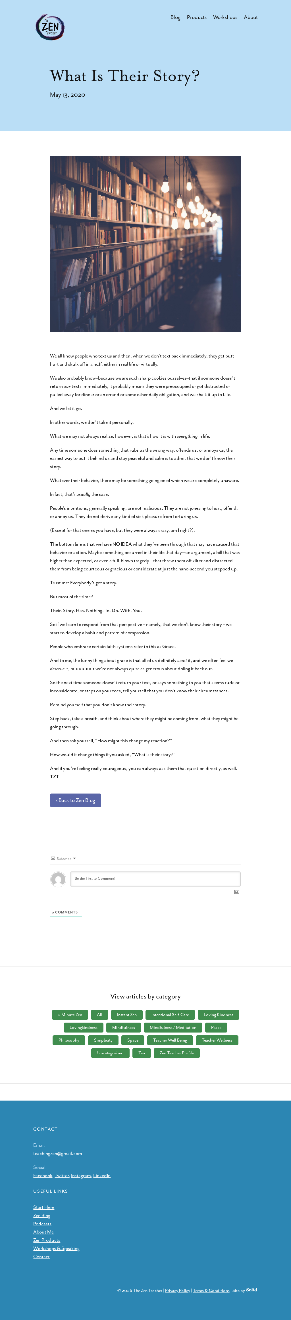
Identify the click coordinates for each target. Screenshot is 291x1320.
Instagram (81, 1175)
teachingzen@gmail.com (57, 1153)
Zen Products (46, 1240)
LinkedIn (102, 1175)
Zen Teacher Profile (177, 1053)
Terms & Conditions (211, 1290)
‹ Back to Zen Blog (75, 800)
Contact (41, 1256)
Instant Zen (127, 1015)
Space (132, 1040)
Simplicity (103, 1040)
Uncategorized (110, 1053)
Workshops (225, 17)
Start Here (43, 1207)
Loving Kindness (218, 1015)
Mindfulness (123, 1027)
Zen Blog (41, 1215)
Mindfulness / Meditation (173, 1027)
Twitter (62, 1175)
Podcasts (42, 1223)
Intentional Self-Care (170, 1015)
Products (197, 17)
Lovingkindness (83, 1027)
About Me (43, 1232)
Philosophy (69, 1040)
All (99, 1015)
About (251, 17)
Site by (239, 1290)
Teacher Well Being (170, 1040)
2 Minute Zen (70, 1015)
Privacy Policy (177, 1290)
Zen (141, 1053)
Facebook (42, 1175)
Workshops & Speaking (56, 1248)
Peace (216, 1027)
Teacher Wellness (217, 1040)
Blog (175, 17)
